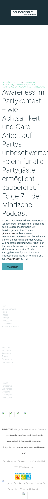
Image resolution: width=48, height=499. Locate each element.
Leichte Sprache (9, 309)
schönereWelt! (36, 461)
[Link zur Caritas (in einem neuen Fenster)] (24, 495)
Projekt (5, 383)
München (6, 347)
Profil (4, 306)
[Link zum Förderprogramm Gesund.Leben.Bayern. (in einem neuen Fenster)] (23, 476)
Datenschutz (7, 323)
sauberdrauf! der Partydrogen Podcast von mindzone (23, 85)
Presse (5, 314)
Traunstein (6, 356)
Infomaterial (7, 397)
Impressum (7, 320)
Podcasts (7, 84)
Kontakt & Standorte (10, 326)
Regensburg (7, 362)
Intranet (5, 317)
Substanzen (7, 389)
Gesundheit (7, 394)
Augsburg (6, 353)
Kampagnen (7, 386)
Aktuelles (29, 82)
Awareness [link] (9, 233)
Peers (4, 312)
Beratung (6, 391)
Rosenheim (7, 359)
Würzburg (6, 350)
